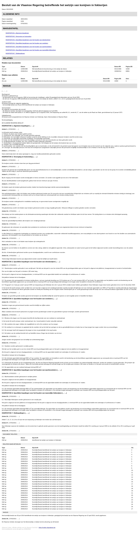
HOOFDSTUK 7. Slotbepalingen (15, 53)
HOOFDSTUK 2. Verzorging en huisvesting (18, 36)
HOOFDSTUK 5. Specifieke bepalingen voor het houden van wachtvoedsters (29, 46)
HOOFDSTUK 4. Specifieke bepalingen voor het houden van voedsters (27, 43)
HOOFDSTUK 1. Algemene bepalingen (17, 33)
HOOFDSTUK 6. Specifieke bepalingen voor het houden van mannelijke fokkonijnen (31, 50)
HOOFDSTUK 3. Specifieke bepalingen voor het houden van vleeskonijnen (28, 40)
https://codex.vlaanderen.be (47, 527)
